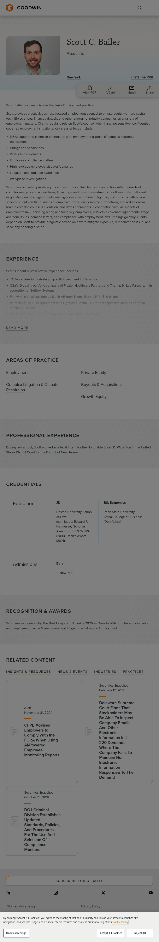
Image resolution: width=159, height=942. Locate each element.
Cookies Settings (16, 933)
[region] (79, 927)
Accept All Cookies (111, 933)
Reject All (140, 933)
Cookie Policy (120, 922)
